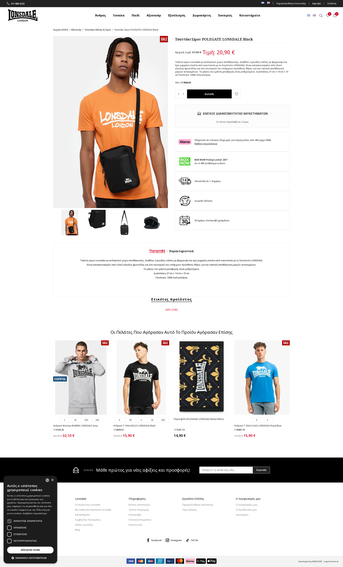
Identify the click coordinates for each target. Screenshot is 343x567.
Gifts (168, 309)
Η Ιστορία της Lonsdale (87, 504)
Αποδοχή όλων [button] (30, 549)
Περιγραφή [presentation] (157, 251)
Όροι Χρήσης (189, 509)
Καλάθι (209, 94)
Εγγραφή (316, 3)
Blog (77, 529)
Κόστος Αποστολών (139, 504)
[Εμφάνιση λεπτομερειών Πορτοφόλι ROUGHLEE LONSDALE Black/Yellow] (201, 377)
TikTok (194, 540)
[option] (69, 222)
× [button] (52, 480)
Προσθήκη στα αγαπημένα (237, 94)
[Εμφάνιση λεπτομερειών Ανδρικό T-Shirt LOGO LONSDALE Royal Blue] (262, 377)
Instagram (176, 540)
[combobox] (47, 480)
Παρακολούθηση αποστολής (197, 504)
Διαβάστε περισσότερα (35, 513)
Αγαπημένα (242, 514)
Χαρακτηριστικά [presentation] (181, 251)
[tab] (157, 250)
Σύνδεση (331, 3)
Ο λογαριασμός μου (247, 504)
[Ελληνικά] (308, 15)
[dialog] (30, 519)
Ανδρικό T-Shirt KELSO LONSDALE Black (134, 425)
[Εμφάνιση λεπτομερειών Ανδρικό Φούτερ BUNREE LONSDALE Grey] (81, 377)
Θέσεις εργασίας (84, 524)
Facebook (156, 540)
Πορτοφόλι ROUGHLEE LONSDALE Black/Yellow (199, 419)
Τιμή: (208, 52)
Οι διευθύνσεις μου (246, 509)
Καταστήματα (82, 514)
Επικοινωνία (135, 524)
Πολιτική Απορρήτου (140, 519)
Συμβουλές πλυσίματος (88, 519)
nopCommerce (331, 561)
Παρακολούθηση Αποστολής (291, 3)
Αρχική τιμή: (183, 52)
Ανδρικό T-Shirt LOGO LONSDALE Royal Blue (258, 425)
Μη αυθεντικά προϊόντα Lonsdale (93, 509)
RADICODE (317, 561)
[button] (30, 558)
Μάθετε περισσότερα (206, 143)
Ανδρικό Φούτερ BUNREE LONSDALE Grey (75, 425)
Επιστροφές (135, 514)
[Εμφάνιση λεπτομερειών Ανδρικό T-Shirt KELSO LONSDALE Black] (141, 377)
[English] (314, 15)
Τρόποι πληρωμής (139, 509)
